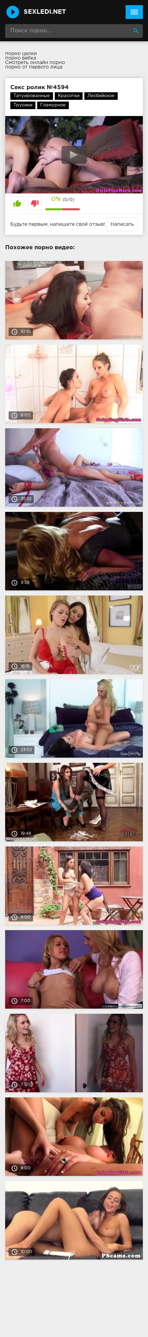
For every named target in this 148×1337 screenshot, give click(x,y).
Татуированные (31, 96)
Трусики (22, 105)
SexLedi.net (45, 12)
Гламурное (53, 105)
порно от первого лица (33, 67)
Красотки (69, 96)
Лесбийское (101, 96)
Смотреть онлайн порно (35, 63)
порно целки (21, 54)
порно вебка (20, 58)
